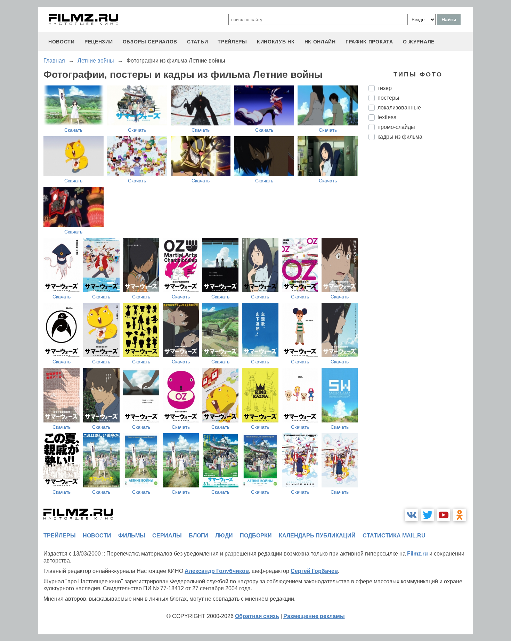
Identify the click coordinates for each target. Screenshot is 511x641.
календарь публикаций (317, 536)
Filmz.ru (417, 554)
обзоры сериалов (150, 41)
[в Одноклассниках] (459, 515)
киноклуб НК (276, 41)
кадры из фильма (400, 137)
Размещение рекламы (314, 616)
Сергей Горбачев (314, 571)
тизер (385, 88)
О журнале (419, 41)
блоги (198, 536)
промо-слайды (396, 127)
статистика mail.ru (394, 536)
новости (61, 41)
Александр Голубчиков (217, 571)
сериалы (167, 536)
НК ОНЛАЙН (320, 41)
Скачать (73, 130)
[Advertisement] (420, 261)
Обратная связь (257, 616)
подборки (256, 536)
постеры (388, 98)
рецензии (98, 41)
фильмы (131, 536)
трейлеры (232, 41)
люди (224, 536)
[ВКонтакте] (411, 515)
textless (387, 117)
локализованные (399, 107)
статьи (197, 41)
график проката (369, 41)
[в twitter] (427, 515)
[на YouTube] (443, 515)
